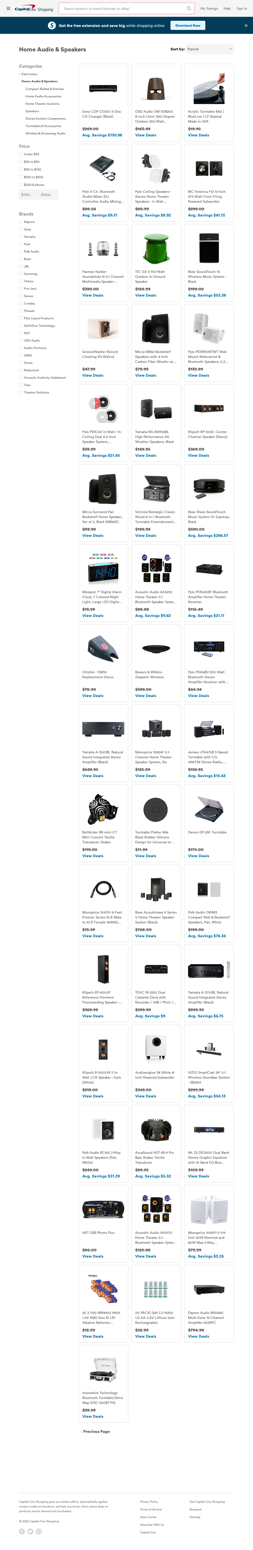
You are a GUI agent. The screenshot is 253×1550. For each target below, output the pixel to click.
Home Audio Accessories (43, 96)
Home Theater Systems (42, 103)
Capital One (148, 1532)
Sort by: (177, 49)
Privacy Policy (149, 1501)
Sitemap (195, 1517)
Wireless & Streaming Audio (45, 133)
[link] (34, 8)
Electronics (28, 74)
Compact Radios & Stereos (44, 89)
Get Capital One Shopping (207, 1501)
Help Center (148, 1517)
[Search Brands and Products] (189, 8)
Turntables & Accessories (43, 126)
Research (196, 1509)
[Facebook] (22, 1531)
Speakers (32, 111)
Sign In (241, 8)
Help (227, 8)
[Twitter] (30, 1531)
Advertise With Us (152, 1524)
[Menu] (8, 8)
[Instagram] (39, 1531)
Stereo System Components (45, 118)
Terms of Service (151, 1509)
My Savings (209, 8)
